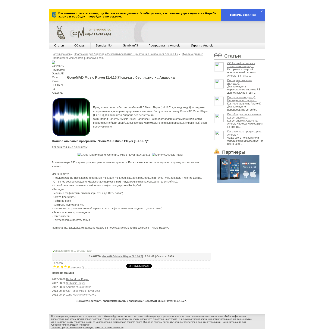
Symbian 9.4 (104, 45)
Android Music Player (78, 287)
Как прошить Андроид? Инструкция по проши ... (242, 99)
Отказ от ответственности (109, 327)
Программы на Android (164, 45)
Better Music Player (77, 279)
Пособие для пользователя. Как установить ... (244, 116)
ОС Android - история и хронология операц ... (241, 65)
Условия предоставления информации (72, 327)
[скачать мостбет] (239, 168)
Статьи (59, 45)
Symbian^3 (130, 45)
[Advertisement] (131, 239)
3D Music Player (75, 283)
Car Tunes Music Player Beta (83, 290)
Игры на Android (202, 45)
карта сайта (235, 322)
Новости (84, 324)
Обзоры (79, 45)
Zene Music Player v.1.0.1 (81, 294)
